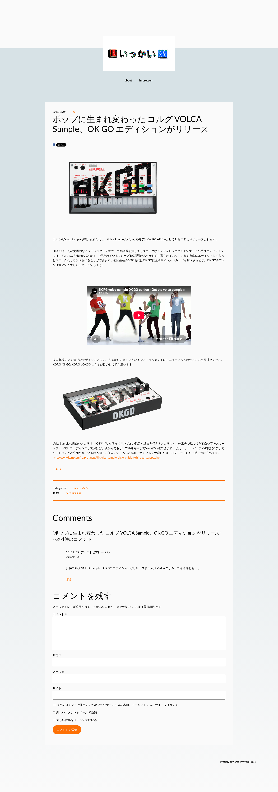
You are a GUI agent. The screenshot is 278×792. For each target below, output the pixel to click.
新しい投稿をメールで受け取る (76, 720)
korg (68, 492)
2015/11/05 (72, 556)
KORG (57, 469)
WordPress (249, 761)
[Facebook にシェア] (54, 145)
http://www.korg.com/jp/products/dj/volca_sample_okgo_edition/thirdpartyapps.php (106, 457)
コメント (60, 614)
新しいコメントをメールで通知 (76, 712)
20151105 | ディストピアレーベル (88, 552)
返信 (68, 579)
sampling (76, 492)
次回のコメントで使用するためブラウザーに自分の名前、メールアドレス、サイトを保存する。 (119, 705)
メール (59, 671)
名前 (57, 655)
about (128, 80)
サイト (57, 688)
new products (81, 488)
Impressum (146, 80)
